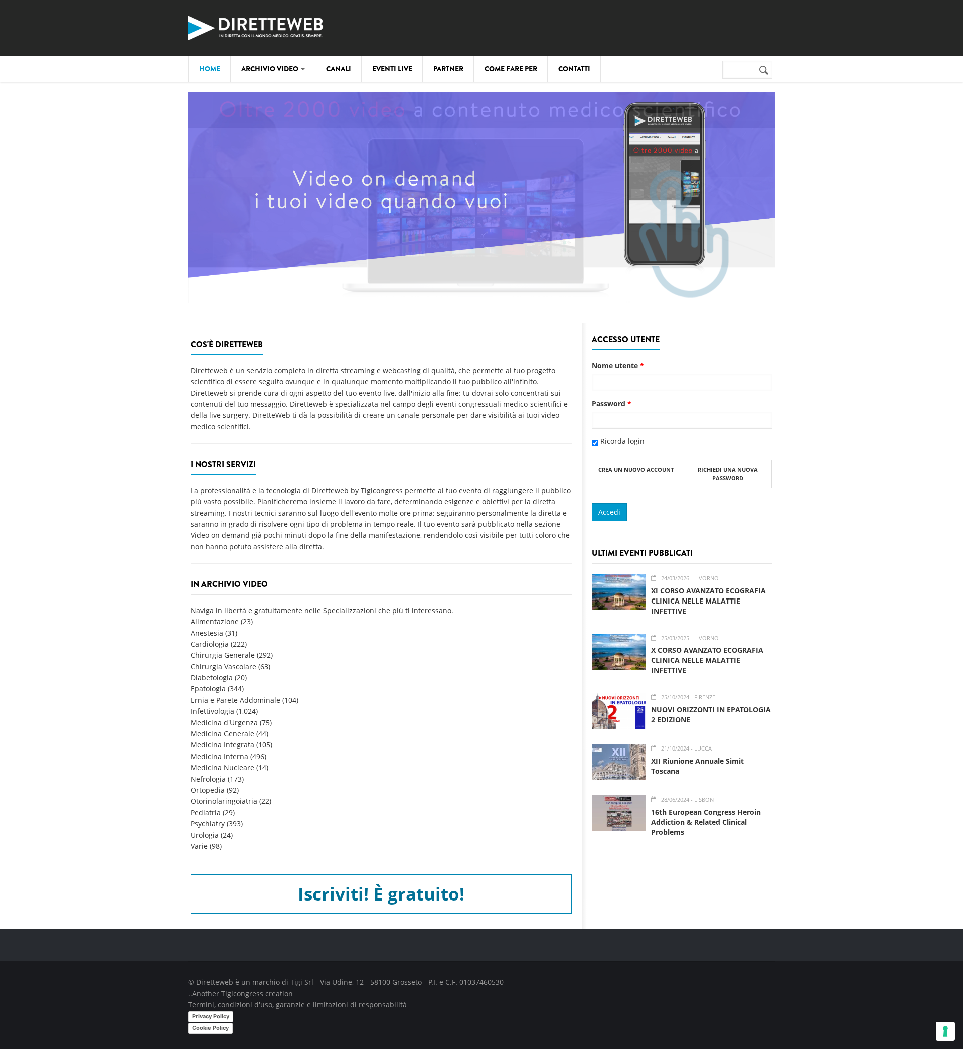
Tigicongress (242, 993)
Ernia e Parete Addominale (235, 700)
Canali (338, 69)
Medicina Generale (222, 733)
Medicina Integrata (222, 745)
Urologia (205, 835)
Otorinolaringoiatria (224, 801)
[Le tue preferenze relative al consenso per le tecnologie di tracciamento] (945, 1031)
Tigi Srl (301, 982)
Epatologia (208, 688)
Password (611, 403)
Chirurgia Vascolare (223, 666)
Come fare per (511, 69)
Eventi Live (392, 69)
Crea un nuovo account (636, 469)
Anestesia (207, 633)
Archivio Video (270, 69)
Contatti (574, 69)
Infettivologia (212, 711)
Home (209, 69)
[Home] (256, 26)
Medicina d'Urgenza (224, 722)
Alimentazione (215, 621)
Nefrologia (208, 779)
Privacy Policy (210, 1016)
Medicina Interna (219, 756)
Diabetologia (212, 677)
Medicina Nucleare (222, 767)
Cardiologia (210, 644)
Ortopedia (208, 790)
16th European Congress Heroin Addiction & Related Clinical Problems (706, 822)
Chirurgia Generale (223, 655)
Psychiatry (208, 823)
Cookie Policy (210, 1027)
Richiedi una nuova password (728, 474)
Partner (448, 69)
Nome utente (618, 365)
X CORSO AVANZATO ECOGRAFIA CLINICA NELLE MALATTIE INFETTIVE (707, 660)
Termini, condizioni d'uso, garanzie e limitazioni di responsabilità (297, 1004)
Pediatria (206, 812)
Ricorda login (622, 441)
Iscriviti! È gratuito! (381, 894)
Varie (199, 846)
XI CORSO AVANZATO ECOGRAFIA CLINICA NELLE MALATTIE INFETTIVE (708, 601)
